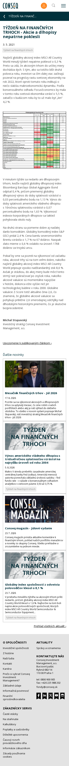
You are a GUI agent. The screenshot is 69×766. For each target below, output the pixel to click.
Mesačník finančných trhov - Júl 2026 (31, 393)
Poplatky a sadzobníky (16, 729)
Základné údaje (12, 685)
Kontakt (7, 663)
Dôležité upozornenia (15, 734)
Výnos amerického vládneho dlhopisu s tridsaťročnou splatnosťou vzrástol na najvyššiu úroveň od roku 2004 (32, 459)
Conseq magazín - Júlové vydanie (28, 528)
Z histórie (8, 653)
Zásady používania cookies (14, 755)
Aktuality (44, 642)
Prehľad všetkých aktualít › (50, 626)
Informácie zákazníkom (16, 748)
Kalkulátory (9, 724)
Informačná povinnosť (16, 690)
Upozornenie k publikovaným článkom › (27, 343)
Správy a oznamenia (48, 648)
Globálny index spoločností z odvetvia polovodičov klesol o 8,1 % (32, 586)
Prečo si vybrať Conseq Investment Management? (16, 677)
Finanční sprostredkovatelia (14, 697)
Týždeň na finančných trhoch (20, 489)
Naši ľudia (8, 658)
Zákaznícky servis (17, 708)
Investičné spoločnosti (16, 648)
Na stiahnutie (10, 719)
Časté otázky (10, 714)
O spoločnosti (15, 642)
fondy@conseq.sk (47, 687)
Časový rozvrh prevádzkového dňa (15, 741)
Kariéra (7, 668)
